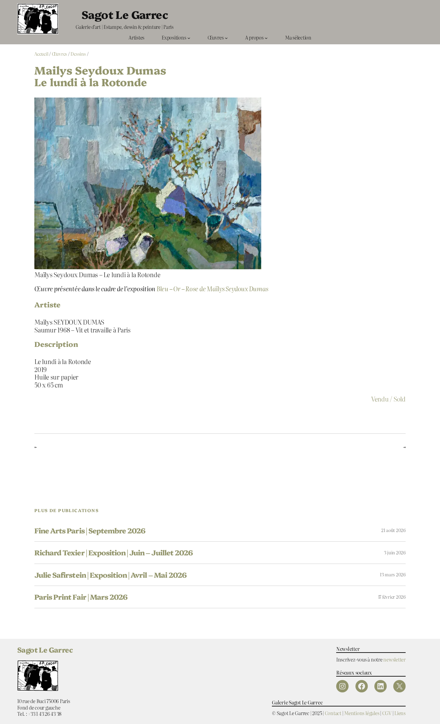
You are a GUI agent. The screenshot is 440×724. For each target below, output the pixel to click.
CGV (387, 712)
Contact (333, 712)
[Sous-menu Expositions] (188, 37)
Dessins (78, 53)
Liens (400, 712)
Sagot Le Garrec (124, 14)
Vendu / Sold (388, 398)
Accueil (41, 53)
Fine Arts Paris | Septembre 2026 (89, 530)
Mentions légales (361, 712)
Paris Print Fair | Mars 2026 (81, 597)
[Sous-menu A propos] (266, 37)
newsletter (394, 659)
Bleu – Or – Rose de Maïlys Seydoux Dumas (212, 288)
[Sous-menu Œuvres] (226, 37)
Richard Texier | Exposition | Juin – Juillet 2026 (113, 552)
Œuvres (59, 53)
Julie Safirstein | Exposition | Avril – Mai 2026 (110, 575)
